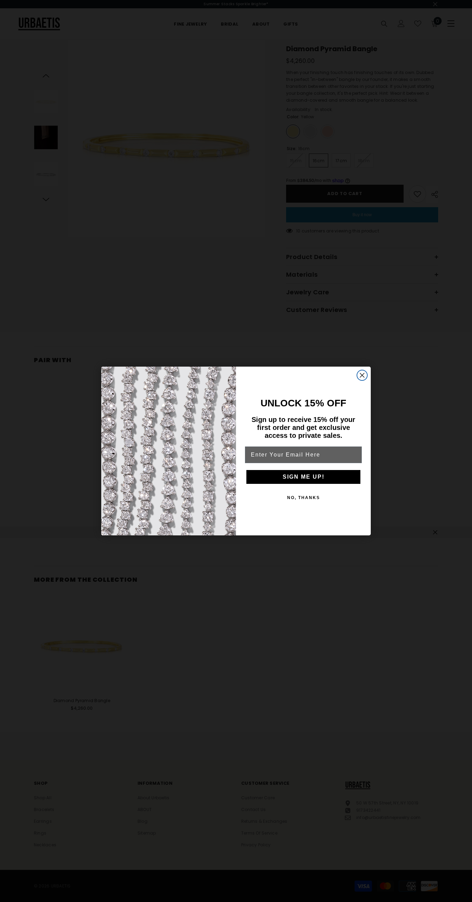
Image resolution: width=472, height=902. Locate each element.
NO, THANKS (303, 497)
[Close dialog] (362, 375)
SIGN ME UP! (303, 477)
